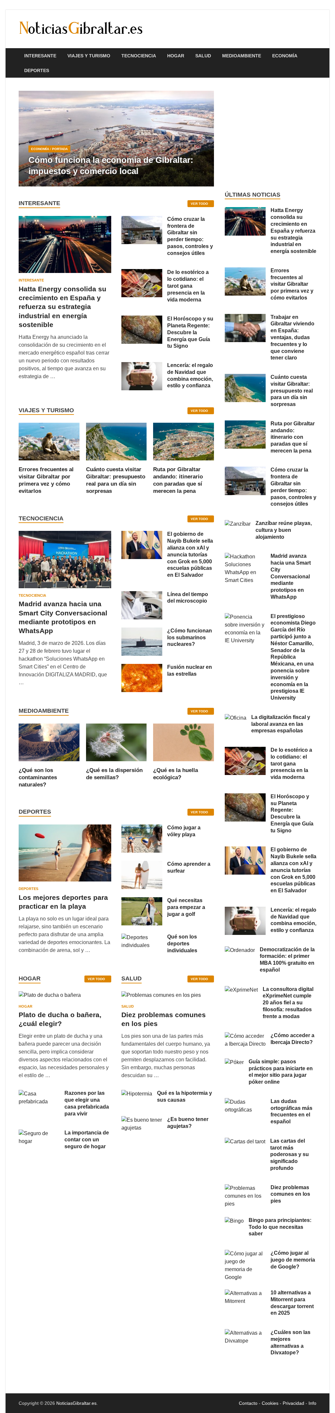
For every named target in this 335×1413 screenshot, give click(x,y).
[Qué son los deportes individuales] (141, 937)
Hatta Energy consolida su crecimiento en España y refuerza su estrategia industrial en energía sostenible (62, 306)
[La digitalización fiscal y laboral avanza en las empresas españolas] (235, 718)
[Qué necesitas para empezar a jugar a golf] (141, 901)
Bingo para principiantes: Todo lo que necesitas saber (280, 1227)
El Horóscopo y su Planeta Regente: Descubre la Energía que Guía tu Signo (190, 332)
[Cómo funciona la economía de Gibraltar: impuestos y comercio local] (116, 138)
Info (312, 1403)
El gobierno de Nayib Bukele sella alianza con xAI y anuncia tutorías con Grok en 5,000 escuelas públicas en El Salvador (190, 554)
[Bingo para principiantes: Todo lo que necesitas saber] (234, 1221)
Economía (284, 55)
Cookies (270, 1403)
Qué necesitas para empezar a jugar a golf (186, 907)
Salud (203, 55)
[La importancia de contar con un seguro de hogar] (39, 1133)
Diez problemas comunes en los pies (290, 1194)
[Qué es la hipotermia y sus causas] (136, 1093)
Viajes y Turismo (88, 55)
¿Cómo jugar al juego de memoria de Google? (293, 1259)
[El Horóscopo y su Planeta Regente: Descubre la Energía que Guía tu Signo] (141, 319)
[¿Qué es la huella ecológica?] (183, 742)
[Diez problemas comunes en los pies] (161, 997)
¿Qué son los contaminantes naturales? (38, 777)
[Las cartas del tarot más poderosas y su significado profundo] (245, 1141)
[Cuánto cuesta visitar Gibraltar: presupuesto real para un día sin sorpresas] (116, 441)
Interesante (40, 55)
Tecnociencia (138, 55)
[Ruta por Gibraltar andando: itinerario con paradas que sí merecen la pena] (183, 441)
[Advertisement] (270, 134)
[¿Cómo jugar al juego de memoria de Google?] (245, 1253)
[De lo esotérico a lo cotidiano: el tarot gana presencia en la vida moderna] (141, 273)
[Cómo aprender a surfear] (141, 864)
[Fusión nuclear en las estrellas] (141, 667)
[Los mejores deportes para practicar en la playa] (65, 828)
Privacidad (293, 1403)
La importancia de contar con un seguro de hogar (86, 1139)
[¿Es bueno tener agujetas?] (141, 1120)
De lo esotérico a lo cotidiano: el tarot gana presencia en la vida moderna (188, 285)
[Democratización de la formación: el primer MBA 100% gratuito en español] (240, 950)
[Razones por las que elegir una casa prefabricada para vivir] (39, 1093)
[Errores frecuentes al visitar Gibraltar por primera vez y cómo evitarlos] (49, 441)
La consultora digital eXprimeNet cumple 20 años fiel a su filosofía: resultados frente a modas (288, 1002)
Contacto (248, 1403)
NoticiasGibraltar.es (76, 1403)
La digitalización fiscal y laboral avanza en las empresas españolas (280, 724)
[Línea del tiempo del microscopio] (141, 595)
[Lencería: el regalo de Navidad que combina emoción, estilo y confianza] (141, 366)
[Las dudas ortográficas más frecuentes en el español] (245, 1102)
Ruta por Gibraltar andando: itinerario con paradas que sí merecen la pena (293, 437)
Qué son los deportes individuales (182, 943)
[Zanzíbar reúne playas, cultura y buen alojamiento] (238, 524)
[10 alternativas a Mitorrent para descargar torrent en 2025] (245, 1293)
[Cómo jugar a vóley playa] (141, 828)
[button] (203, 138)
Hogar (175, 55)
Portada (60, 149)
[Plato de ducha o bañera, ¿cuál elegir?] (50, 997)
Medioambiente (241, 55)
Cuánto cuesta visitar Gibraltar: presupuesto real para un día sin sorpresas (292, 390)
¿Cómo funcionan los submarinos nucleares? (189, 637)
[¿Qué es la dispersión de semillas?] (116, 742)
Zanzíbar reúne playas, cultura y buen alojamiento (284, 530)
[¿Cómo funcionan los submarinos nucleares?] (141, 631)
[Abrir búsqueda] (313, 56)
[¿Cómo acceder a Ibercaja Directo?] (245, 1036)
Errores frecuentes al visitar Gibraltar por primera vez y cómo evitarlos (292, 284)
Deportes (36, 70)
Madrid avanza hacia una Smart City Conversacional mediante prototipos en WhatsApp (291, 576)
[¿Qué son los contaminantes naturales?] (49, 742)
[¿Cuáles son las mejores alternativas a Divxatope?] (245, 1333)
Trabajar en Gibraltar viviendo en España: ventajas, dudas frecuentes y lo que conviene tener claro (292, 337)
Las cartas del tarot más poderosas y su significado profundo (289, 1154)
